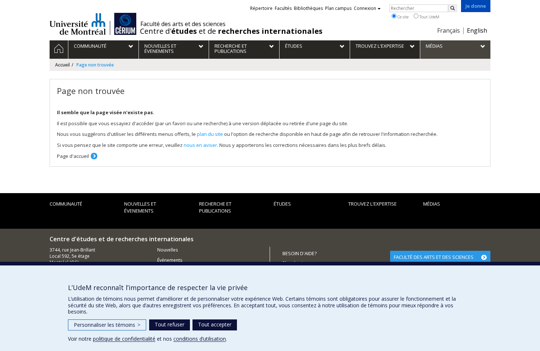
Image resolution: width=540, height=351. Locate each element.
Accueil (62, 65)
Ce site (402, 16)
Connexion (365, 8)
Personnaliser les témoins (107, 324)
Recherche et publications (215, 207)
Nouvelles (167, 250)
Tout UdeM (428, 16)
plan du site (210, 134)
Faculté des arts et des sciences (183, 24)
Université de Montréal (78, 24)
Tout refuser (169, 324)
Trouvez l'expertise (372, 203)
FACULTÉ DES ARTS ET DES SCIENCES (434, 257)
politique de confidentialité (124, 338)
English (477, 30)
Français (448, 30)
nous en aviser (200, 145)
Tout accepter (214, 324)
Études (282, 203)
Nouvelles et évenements (140, 207)
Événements (169, 260)
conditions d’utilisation (199, 338)
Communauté (66, 203)
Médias (431, 203)
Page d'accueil (73, 156)
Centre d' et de (231, 31)
